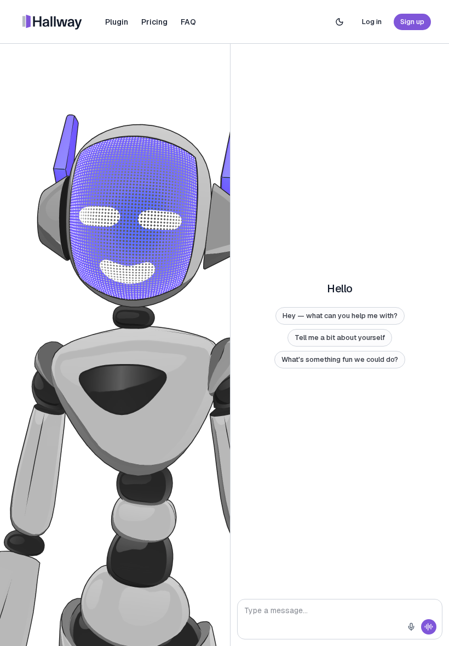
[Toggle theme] (339, 22)
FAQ (188, 22)
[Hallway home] (53, 22)
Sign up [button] (412, 21)
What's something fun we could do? (339, 359)
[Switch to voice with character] (428, 627)
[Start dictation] (411, 627)
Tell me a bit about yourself (340, 337)
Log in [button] (372, 21)
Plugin (116, 22)
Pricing (154, 22)
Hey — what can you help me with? (340, 315)
